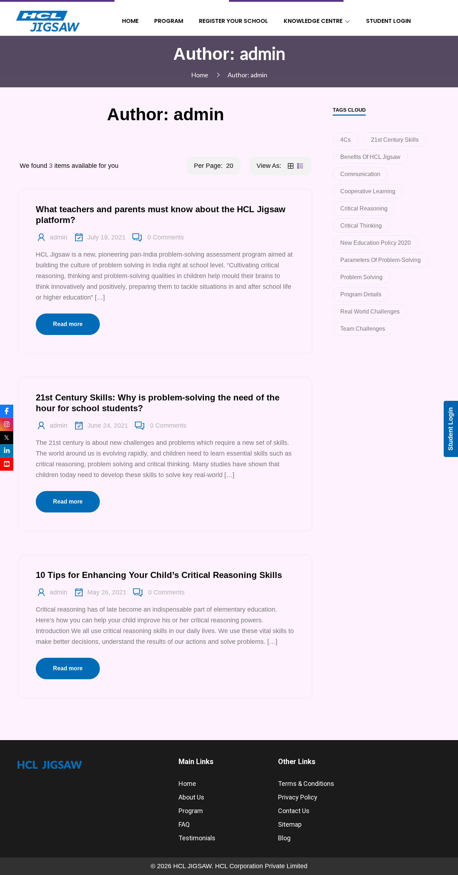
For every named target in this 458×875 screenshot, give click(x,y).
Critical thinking (361, 226)
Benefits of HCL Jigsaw (370, 157)
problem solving (361, 277)
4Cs (345, 140)
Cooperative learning (367, 191)
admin (58, 237)
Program (168, 21)
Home (130, 21)
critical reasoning (364, 208)
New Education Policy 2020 (375, 243)
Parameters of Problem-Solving (380, 260)
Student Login (388, 21)
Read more (68, 324)
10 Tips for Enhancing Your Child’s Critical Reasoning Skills (159, 575)
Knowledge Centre (313, 21)
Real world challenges (370, 311)
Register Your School (233, 21)
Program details (360, 294)
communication (360, 174)
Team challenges (362, 329)
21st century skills (395, 140)
